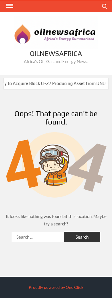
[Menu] (9, 6)
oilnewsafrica (56, 53)
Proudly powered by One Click (56, 287)
